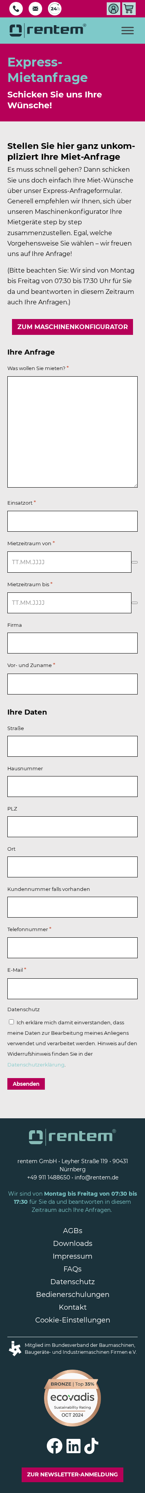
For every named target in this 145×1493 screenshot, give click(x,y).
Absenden (26, 1084)
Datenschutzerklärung (36, 1065)
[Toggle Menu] (127, 30)
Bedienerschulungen (72, 1294)
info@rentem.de (96, 1177)
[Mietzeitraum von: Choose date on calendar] (134, 562)
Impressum (72, 1256)
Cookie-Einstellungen (72, 1320)
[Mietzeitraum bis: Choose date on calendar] (134, 603)
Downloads (72, 1243)
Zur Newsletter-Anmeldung (72, 1474)
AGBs (72, 1231)
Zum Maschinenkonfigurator (72, 327)
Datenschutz (72, 1282)
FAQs (72, 1269)
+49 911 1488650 (48, 1177)
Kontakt (73, 1307)
